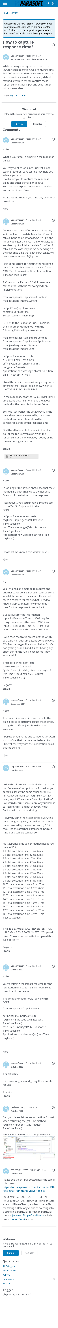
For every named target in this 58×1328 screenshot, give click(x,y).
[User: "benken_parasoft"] (6, 1171)
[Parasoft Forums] (29, 3)
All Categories (10, 1266)
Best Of (7, 1283)
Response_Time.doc (20, 455)
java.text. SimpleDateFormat (28, 1215)
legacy (13, 95)
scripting (22, 95)
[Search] (48, 3)
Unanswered (29, 1279)
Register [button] (37, 123)
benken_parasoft (19, 1169)
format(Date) (17, 1219)
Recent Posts (9, 1270)
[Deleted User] (18, 1107)
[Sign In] (53, 3)
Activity (6, 1274)
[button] (53, 45)
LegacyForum (17, 56)
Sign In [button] (19, 123)
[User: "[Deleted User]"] (6, 1109)
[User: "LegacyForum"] (6, 57)
